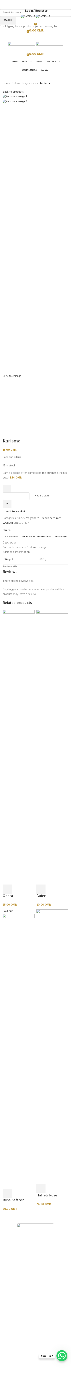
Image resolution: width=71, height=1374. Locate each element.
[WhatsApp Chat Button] (61, 1355)
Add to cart (42, 496)
